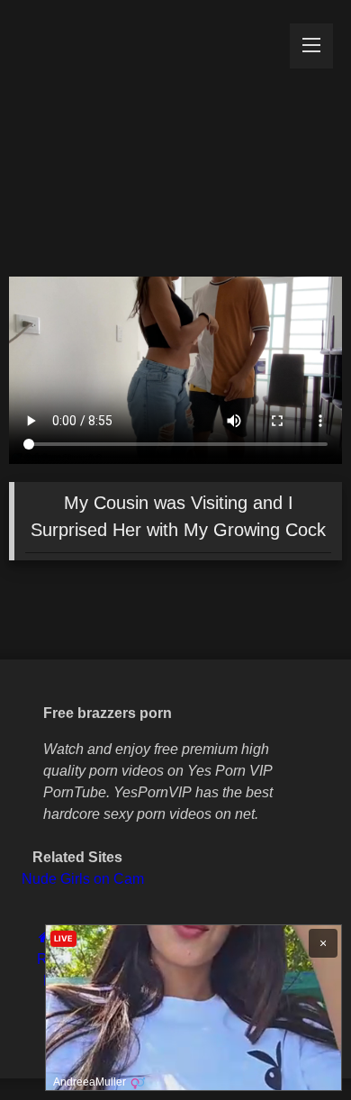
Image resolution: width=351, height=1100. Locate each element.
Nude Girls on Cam (83, 878)
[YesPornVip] (144, 134)
